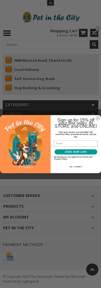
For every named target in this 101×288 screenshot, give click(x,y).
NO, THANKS (75, 167)
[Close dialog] (98, 118)
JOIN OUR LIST (76, 151)
